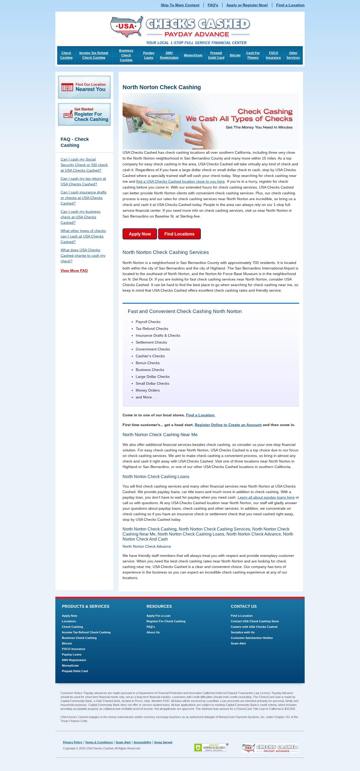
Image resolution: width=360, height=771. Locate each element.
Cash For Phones (253, 55)
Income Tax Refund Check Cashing (93, 55)
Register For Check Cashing (166, 621)
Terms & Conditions (99, 742)
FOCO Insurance (273, 55)
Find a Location (290, 5)
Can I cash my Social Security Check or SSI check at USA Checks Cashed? (84, 164)
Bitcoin (235, 55)
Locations (69, 621)
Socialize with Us (243, 632)
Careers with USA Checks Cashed (254, 626)
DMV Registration (169, 55)
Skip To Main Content (180, 5)
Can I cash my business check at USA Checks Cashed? (80, 217)
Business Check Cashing (126, 55)
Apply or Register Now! (247, 5)
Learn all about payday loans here (266, 497)
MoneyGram (193, 55)
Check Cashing (66, 55)
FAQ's (213, 5)
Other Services (293, 55)
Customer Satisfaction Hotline (252, 637)
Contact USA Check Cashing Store (255, 621)
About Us (153, 632)
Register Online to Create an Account (228, 425)
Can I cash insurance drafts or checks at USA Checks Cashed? (83, 197)
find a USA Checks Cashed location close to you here (180, 181)
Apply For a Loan (159, 615)
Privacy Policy (72, 742)
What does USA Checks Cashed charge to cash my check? (83, 255)
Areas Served (163, 742)
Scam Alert (238, 643)
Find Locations (179, 234)
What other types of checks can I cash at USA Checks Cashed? (83, 236)
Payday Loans (148, 55)
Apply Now (140, 234)
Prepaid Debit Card (216, 55)
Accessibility (142, 742)
